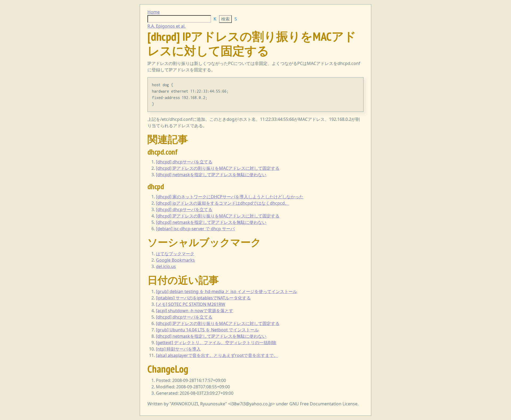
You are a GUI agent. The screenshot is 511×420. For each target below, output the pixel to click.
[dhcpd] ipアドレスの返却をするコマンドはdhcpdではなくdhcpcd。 (222, 203)
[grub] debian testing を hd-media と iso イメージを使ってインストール (226, 291)
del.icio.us (166, 266)
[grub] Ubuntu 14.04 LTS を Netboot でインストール (207, 330)
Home (153, 12)
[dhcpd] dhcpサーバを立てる (184, 162)
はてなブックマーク (175, 254)
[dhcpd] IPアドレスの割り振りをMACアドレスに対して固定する (217, 168)
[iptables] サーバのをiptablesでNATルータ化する (203, 298)
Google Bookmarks (175, 260)
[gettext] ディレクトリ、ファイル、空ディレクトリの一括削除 (216, 342)
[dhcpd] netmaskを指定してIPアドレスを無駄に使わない (211, 175)
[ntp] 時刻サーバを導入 (178, 349)
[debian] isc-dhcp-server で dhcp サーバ (195, 229)
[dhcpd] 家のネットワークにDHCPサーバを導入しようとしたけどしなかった (229, 197)
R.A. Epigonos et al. (166, 26)
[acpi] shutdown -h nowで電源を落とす (194, 311)
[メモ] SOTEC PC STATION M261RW (190, 304)
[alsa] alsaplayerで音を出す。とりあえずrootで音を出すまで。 (217, 355)
